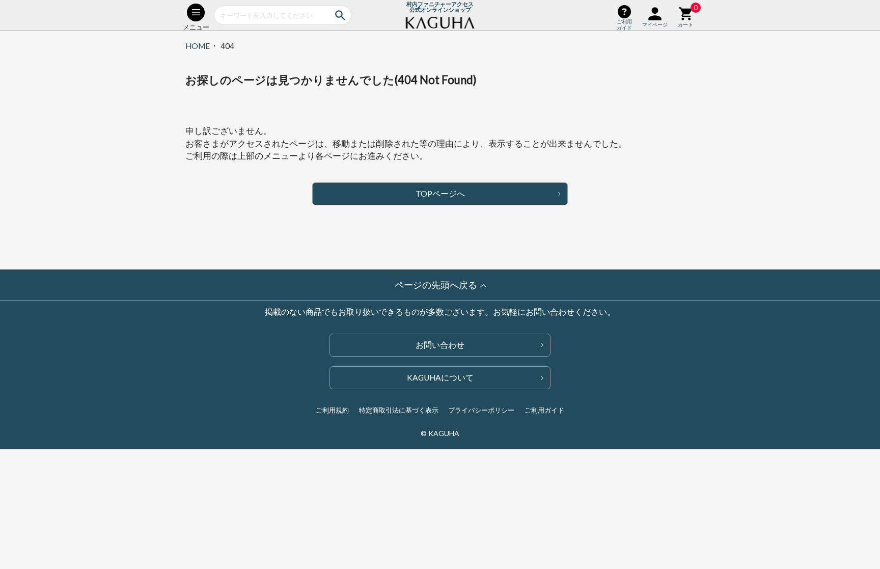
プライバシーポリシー (481, 410)
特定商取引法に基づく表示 (398, 410)
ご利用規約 (332, 410)
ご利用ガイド (544, 410)
